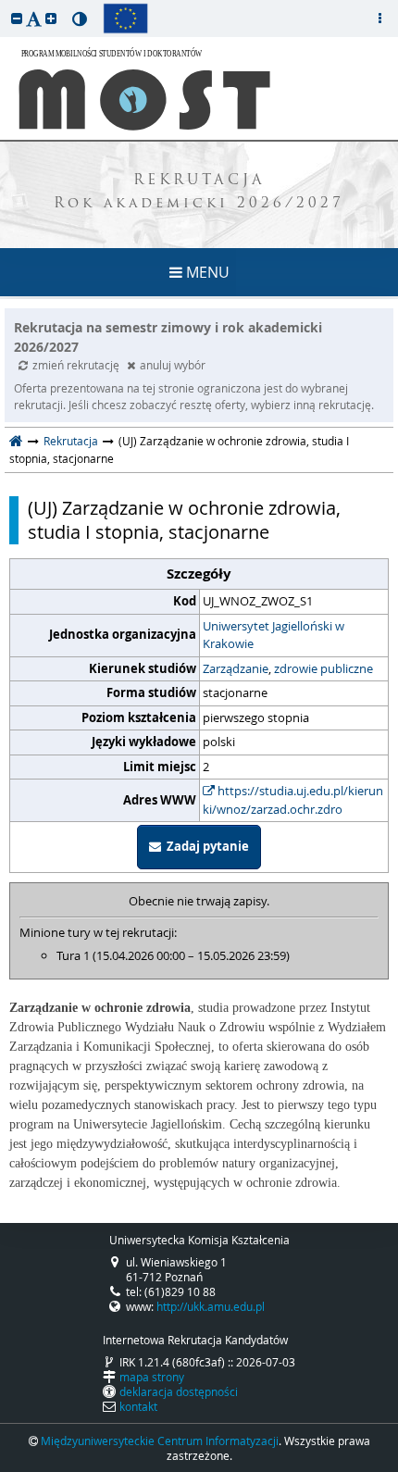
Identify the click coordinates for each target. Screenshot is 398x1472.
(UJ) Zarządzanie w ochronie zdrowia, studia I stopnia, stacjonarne (184, 520)
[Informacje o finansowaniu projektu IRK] (125, 18)
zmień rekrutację (77, 364)
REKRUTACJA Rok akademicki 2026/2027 (199, 192)
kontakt (138, 1406)
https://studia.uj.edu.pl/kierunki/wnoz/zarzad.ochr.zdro (293, 799)
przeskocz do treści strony (4, 4)
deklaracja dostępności (178, 1391)
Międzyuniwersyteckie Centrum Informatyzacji (160, 1440)
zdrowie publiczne (323, 668)
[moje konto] (379, 18)
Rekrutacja (71, 440)
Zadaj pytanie (205, 846)
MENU (206, 272)
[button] (16, 18)
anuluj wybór (172, 364)
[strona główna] (16, 440)
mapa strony (151, 1376)
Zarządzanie (235, 668)
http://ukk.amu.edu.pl (210, 1306)
